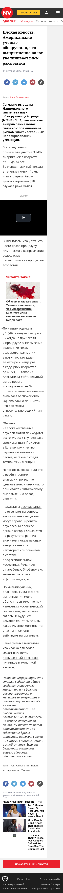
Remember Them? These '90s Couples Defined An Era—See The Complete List (36, 842)
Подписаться (28, 12)
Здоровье (9, 21)
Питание (41, 21)
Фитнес (53, 21)
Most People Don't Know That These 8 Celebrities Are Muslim (35, 826)
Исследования (11, 770)
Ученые (25, 770)
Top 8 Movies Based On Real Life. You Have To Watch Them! (36, 811)
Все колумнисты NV (50, 879)
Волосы (35, 765)
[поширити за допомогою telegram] (24, 82)
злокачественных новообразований (23, 134)
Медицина (26, 21)
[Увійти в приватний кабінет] (47, 12)
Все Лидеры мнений (13, 884)
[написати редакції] (32, 82)
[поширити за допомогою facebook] (7, 82)
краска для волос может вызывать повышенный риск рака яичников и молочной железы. (20, 657)
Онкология (22, 765)
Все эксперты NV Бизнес (15, 888)
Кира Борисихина (19, 97)
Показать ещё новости (31, 864)
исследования (31, 507)
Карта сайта (23, 879)
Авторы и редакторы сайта (46, 888)
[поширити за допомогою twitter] (15, 82)
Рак (12, 765)
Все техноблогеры (50, 884)
